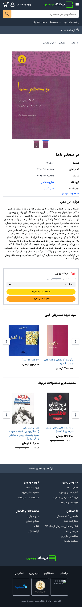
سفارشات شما (71, 521)
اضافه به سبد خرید (41, 292)
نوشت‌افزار (34, 531)
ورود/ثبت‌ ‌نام (32, 488)
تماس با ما (72, 488)
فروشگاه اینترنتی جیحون (65, 498)
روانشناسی (62, 43)
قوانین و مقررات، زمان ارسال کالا (61, 526)
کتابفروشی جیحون (68, 493)
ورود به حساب (24, 4)
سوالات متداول (70, 541)
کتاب (73, 43)
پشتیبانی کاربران (69, 536)
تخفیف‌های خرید (30, 493)
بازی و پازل (33, 516)
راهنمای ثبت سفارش (67, 516)
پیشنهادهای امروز (71, 22)
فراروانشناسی (48, 43)
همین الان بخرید (41, 299)
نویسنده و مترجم (69, 503)
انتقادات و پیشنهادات (28, 498)
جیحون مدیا (55, 22)
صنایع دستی (32, 521)
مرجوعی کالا (72, 531)
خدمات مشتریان (40, 22)
